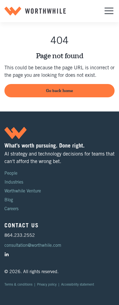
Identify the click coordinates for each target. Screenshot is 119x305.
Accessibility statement (77, 284)
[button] (109, 11)
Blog (8, 200)
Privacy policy (46, 284)
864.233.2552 (19, 235)
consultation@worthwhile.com (32, 245)
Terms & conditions (18, 284)
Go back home (59, 90)
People (10, 173)
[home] (35, 11)
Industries (13, 182)
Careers (11, 209)
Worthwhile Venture (22, 191)
